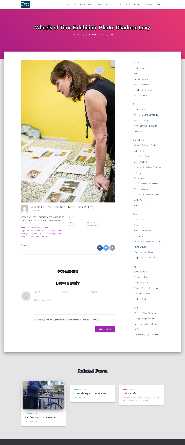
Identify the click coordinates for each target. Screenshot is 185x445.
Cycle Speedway (141, 79)
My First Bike (149, 4)
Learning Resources (104, 4)
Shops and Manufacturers (145, 258)
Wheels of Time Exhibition (38, 228)
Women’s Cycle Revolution (145, 126)
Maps (90, 4)
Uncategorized (31, 413)
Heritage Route (140, 299)
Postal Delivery (140, 247)
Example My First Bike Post (90, 393)
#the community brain (39, 237)
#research (25, 237)
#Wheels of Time (33, 231)
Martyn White (139, 200)
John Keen (138, 219)
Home (67, 4)
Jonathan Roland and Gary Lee (147, 167)
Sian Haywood (140, 162)
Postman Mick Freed (144, 252)
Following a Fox (141, 277)
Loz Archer (35, 210)
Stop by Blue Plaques (143, 294)
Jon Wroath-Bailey (142, 156)
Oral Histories (79, 4)
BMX (136, 73)
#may (59, 234)
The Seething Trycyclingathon (147, 334)
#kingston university (47, 234)
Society (137, 4)
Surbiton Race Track (143, 90)
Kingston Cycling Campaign (146, 115)
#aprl (44, 231)
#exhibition (61, 231)
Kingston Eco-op (141, 120)
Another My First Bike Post (40, 417)
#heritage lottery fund (29, 234)
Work (128, 4)
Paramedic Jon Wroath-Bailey (148, 241)
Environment (139, 109)
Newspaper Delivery (142, 230)
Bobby (137, 206)
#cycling (51, 231)
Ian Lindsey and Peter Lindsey (147, 184)
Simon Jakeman (141, 189)
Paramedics (139, 236)
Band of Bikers (140, 272)
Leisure (119, 4)
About (159, 4)
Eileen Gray (139, 131)
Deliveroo (138, 225)
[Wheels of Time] (25, 4)
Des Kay (137, 173)
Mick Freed (139, 151)
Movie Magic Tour (142, 283)
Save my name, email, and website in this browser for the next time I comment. (68, 320)
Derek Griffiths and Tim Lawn (146, 145)
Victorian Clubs (140, 95)
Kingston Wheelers (142, 84)
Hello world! (130, 393)
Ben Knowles (139, 178)
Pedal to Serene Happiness (146, 288)
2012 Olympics (140, 68)
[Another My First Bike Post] (43, 395)
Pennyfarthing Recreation (145, 318)
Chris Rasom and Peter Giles (146, 195)
